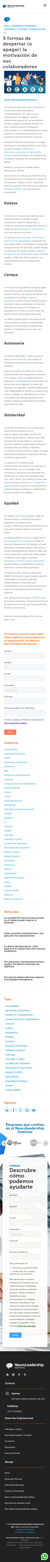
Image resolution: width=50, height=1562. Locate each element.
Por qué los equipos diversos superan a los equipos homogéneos (24, 978)
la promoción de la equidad (20, 541)
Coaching (8, 779)
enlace (12, 619)
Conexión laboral (12, 787)
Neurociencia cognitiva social (17, 1503)
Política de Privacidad (25, 1530)
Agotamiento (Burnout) (14, 753)
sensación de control (23, 359)
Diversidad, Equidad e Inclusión (19, 809)
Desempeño (9, 805)
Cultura (7, 792)
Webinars (8, 894)
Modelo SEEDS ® (12, 856)
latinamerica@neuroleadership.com (28, 1398)
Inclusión (8, 826)
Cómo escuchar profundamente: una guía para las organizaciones (23, 934)
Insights (8, 830)
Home (7, 1473)
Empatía (8, 813)
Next (45, 1143)
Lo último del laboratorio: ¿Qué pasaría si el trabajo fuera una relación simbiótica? (24, 948)
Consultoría (10, 1441)
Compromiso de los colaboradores (20, 783)
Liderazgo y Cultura (16, 29)
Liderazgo (8, 835)
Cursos (7, 796)
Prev (4, 1143)
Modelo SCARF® (14, 1072)
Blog (7, 26)
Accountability (10, 749)
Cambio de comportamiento (17, 775)
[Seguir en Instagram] (27, 1110)
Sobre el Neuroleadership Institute (20, 1497)
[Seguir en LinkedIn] (7, 1110)
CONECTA (36, 597)
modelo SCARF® (13, 189)
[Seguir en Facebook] (13, 1110)
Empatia (9, 1037)
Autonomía (9, 766)
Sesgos (9, 1085)
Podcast (7, 869)
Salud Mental (10, 873)
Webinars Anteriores (13, 899)
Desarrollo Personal (24, 26)
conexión (9, 1024)
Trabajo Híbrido (11, 890)
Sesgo (7, 882)
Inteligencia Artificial (15, 1050)
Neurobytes (9, 860)
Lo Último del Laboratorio (17, 1063)
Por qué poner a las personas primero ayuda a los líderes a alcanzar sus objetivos (24, 964)
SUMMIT (8, 886)
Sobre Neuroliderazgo (14, 1485)
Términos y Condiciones (25, 1532)
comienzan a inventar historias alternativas (24, 560)
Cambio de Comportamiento (19, 1015)
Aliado (7, 758)
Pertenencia (9, 865)
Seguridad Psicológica (14, 877)
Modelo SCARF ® (12, 852)
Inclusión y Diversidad (16, 1046)
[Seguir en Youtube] (33, 1110)
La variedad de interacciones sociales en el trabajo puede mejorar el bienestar (24, 920)
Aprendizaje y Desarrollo (15, 762)
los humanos (21, 516)
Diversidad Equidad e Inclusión (18, 1435)
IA (5, 822)
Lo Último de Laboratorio (15, 843)
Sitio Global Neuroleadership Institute (21, 1509)
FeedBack (8, 817)
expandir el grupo (15, 450)
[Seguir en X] (20, 1110)
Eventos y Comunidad (14, 1491)
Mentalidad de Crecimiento (17, 847)
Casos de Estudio (12, 1453)
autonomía (23, 381)
